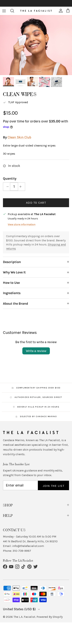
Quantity (9, 178)
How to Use (11, 283)
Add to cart (36, 202)
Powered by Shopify (50, 617)
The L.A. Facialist (24, 617)
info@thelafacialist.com (28, 546)
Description (12, 262)
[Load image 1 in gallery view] (36, 45)
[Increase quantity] (21, 187)
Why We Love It (14, 272)
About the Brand (15, 303)
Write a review (36, 351)
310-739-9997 (22, 550)
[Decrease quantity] (6, 187)
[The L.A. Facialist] (36, 11)
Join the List (53, 486)
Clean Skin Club (19, 137)
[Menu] (4, 11)
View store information (21, 224)
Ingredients (11, 293)
